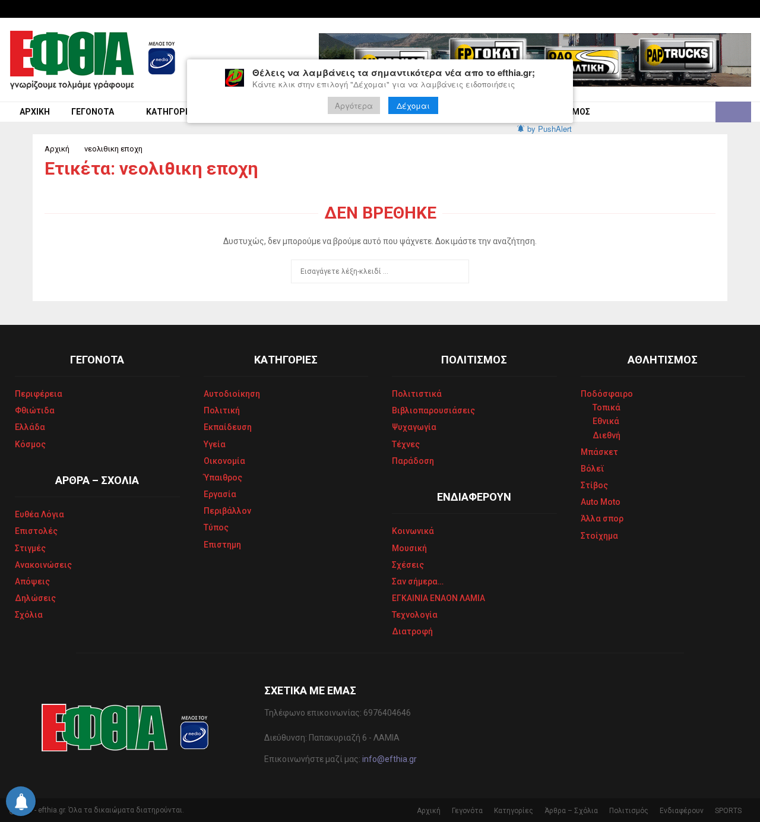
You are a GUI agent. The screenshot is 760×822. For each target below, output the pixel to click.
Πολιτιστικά (417, 394)
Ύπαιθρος (223, 477)
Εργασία (220, 494)
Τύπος (216, 527)
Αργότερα (354, 105)
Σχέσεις (408, 565)
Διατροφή (412, 631)
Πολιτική (222, 410)
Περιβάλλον (227, 511)
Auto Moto (600, 502)
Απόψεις (32, 581)
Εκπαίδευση (228, 427)
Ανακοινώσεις (43, 565)
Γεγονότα (92, 111)
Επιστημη (222, 544)
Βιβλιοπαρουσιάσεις (433, 410)
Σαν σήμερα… (418, 581)
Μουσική (409, 548)
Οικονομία (224, 461)
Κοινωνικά (413, 531)
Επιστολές (36, 531)
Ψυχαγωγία (414, 427)
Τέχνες (406, 444)
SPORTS (728, 811)
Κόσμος (30, 444)
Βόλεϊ (592, 468)
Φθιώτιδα (35, 410)
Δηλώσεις (35, 598)
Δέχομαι (413, 105)
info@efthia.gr (389, 759)
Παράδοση (413, 461)
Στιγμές (30, 548)
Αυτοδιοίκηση (232, 394)
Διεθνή (606, 435)
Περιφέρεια (38, 394)
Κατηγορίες (171, 111)
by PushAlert (549, 128)
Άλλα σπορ (602, 518)
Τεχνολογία (415, 614)
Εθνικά (606, 421)
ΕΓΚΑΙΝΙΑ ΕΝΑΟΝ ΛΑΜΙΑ (438, 598)
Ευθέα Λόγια (39, 514)
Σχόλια (29, 614)
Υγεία (215, 444)
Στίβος (594, 485)
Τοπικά (606, 407)
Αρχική (35, 111)
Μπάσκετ (599, 452)
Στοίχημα (599, 535)
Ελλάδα (30, 427)
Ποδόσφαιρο (607, 394)
